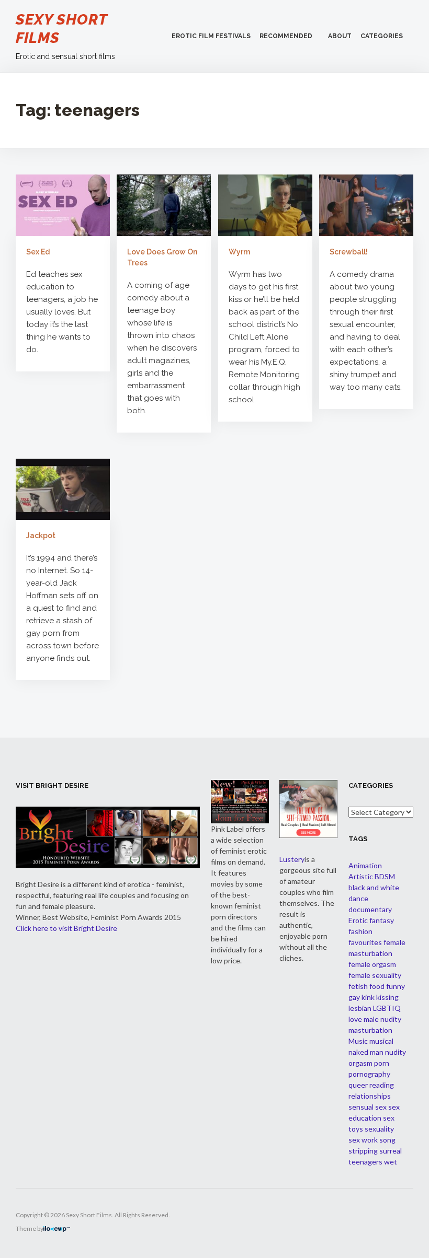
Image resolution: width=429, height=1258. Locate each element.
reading (381, 1084)
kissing (387, 997)
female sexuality (374, 975)
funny (395, 986)
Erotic (358, 920)
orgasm (360, 1062)
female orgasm (372, 964)
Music (358, 1040)
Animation (365, 865)
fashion (360, 931)
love (355, 1019)
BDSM (385, 876)
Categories (381, 36)
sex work (363, 1139)
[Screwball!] (366, 204)
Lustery (291, 859)
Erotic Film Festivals (211, 36)
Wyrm (239, 252)
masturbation (370, 1030)
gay (354, 997)
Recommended (285, 36)
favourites (365, 942)
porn (381, 1062)
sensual (361, 1106)
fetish (358, 986)
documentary (370, 909)
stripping (363, 1150)
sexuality (379, 1128)
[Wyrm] (265, 204)
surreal (390, 1150)
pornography (369, 1073)
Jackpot (40, 535)
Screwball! (349, 252)
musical (381, 1040)
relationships (369, 1095)
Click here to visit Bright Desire (66, 928)
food (377, 986)
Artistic (360, 876)
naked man (365, 1051)
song (387, 1139)
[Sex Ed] (63, 204)
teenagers (365, 1161)
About (340, 36)
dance (358, 898)
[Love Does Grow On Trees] (164, 204)
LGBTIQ (387, 1008)
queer (358, 1084)
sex (381, 1106)
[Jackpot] (63, 489)
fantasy (381, 920)
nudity (395, 1051)
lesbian (359, 1008)
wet (390, 1161)
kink (368, 997)
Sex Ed (38, 252)
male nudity (382, 1019)
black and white (373, 887)
